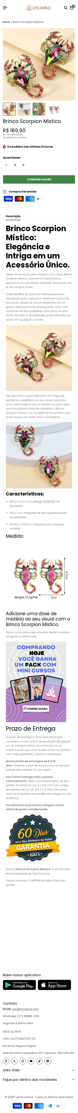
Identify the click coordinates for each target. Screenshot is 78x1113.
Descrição (13, 216)
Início (6, 22)
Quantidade (11, 158)
